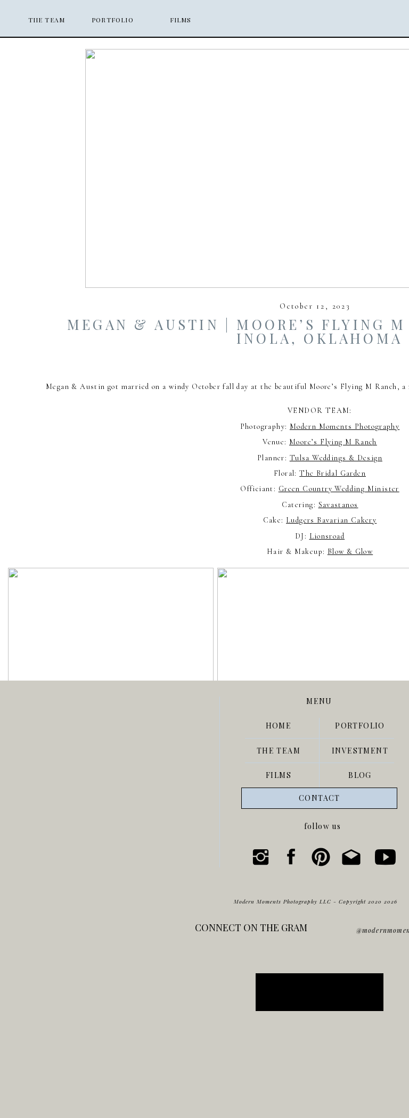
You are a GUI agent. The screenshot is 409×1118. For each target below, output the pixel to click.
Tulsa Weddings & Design (336, 457)
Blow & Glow (350, 551)
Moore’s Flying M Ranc (330, 441)
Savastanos (338, 504)
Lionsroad (327, 536)
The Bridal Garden (332, 473)
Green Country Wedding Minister (339, 488)
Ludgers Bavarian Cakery (331, 520)
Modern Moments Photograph (343, 426)
